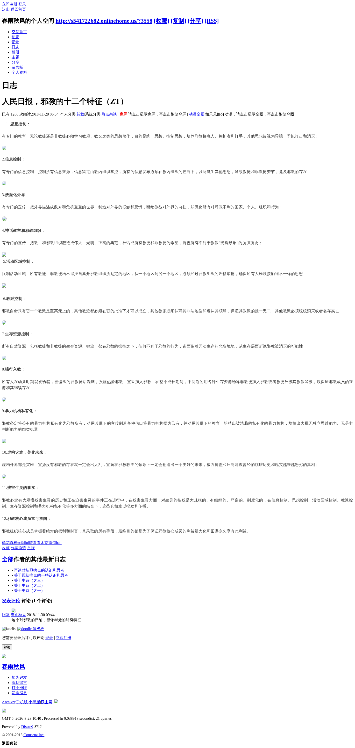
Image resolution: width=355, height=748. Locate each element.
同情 (29, 543)
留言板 (17, 67)
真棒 (13, 543)
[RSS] (212, 21)
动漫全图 (196, 114)
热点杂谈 (109, 114)
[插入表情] (9, 629)
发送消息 (19, 693)
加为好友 (19, 677)
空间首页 (19, 32)
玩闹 (21, 543)
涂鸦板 (38, 629)
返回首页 (18, 9)
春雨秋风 (18, 615)
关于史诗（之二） (29, 585)
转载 (80, 114)
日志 (15, 47)
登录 (22, 4)
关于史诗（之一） (29, 590)
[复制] (178, 21)
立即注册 (9, 4)
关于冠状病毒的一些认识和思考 (41, 575)
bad (59, 543)
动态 (15, 37)
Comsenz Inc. (33, 735)
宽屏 (123, 114)
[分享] (195, 21)
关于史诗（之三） (29, 580)
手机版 (22, 702)
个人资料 (19, 72)
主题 (15, 57)
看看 (37, 543)
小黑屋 (34, 702)
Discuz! (27, 727)
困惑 (44, 543)
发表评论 (11, 600)
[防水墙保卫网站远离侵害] (56, 702)
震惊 (52, 543)
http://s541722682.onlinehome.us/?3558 (104, 21)
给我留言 (19, 683)
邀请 (22, 548)
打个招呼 (19, 688)
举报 (31, 548)
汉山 (6, 9)
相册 (15, 52)
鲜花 (6, 543)
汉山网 (46, 702)
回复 (6, 615)
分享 (15, 62)
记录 (15, 42)
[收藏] (161, 21)
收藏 (6, 548)
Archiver (8, 702)
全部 (8, 559)
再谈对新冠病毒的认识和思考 (39, 570)
